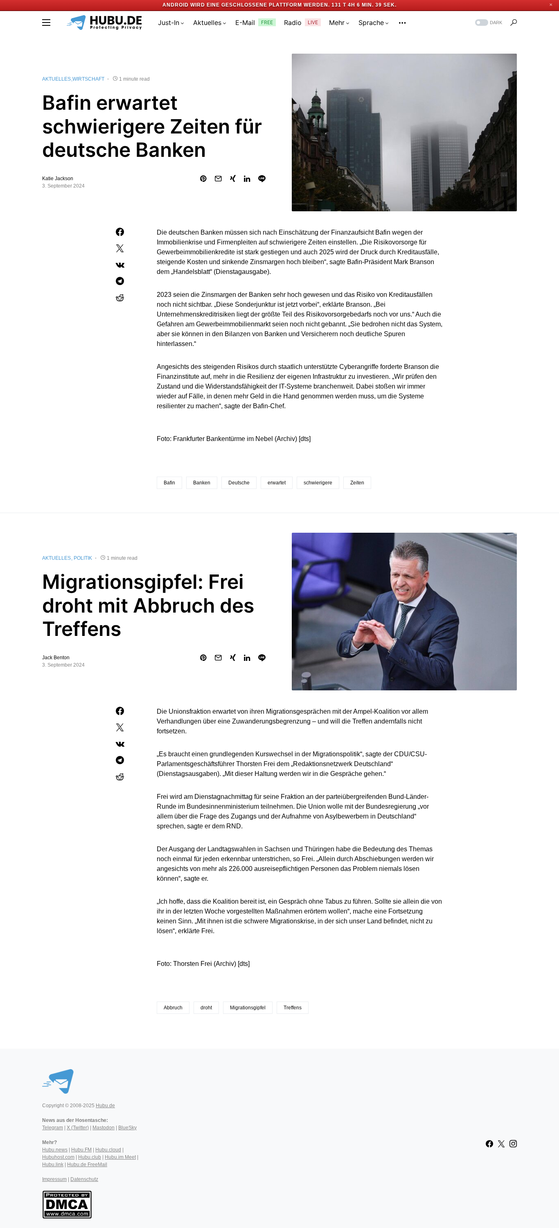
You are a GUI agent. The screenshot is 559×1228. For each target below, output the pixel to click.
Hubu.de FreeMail (87, 1164)
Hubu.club (89, 1157)
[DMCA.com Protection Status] (67, 1204)
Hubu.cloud (108, 1150)
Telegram (52, 1128)
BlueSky (127, 1128)
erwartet (277, 483)
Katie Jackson (57, 178)
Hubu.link (52, 1164)
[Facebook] (489, 1143)
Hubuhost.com (58, 1157)
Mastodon (103, 1128)
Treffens (293, 1008)
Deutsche (239, 483)
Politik (83, 558)
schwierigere (318, 483)
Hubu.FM (81, 1150)
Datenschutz (84, 1179)
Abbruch (173, 1008)
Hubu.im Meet (120, 1157)
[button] (46, 22)
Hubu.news (55, 1150)
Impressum (54, 1179)
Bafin (169, 483)
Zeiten (357, 483)
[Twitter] (501, 1143)
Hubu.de (105, 1105)
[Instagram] (513, 1143)
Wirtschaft (88, 79)
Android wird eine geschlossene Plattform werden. (246, 5)
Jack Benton (56, 657)
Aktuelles (56, 79)
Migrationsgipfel (248, 1008)
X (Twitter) (78, 1128)
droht (206, 1008)
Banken (201, 483)
